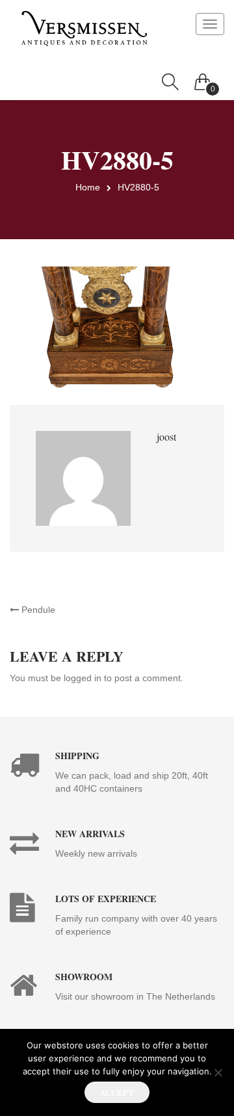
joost (166, 436)
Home (87, 187)
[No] (217, 1072)
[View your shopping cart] (203, 78)
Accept (117, 1092)
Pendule (37, 609)
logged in (82, 678)
